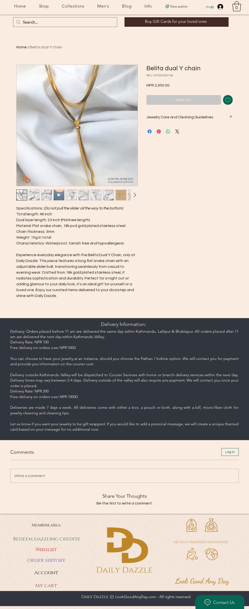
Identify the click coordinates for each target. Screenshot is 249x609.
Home (21, 47)
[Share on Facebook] (149, 131)
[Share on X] (177, 131)
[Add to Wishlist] (228, 100)
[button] (236, 6)
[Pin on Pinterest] (159, 131)
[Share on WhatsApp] (168, 131)
